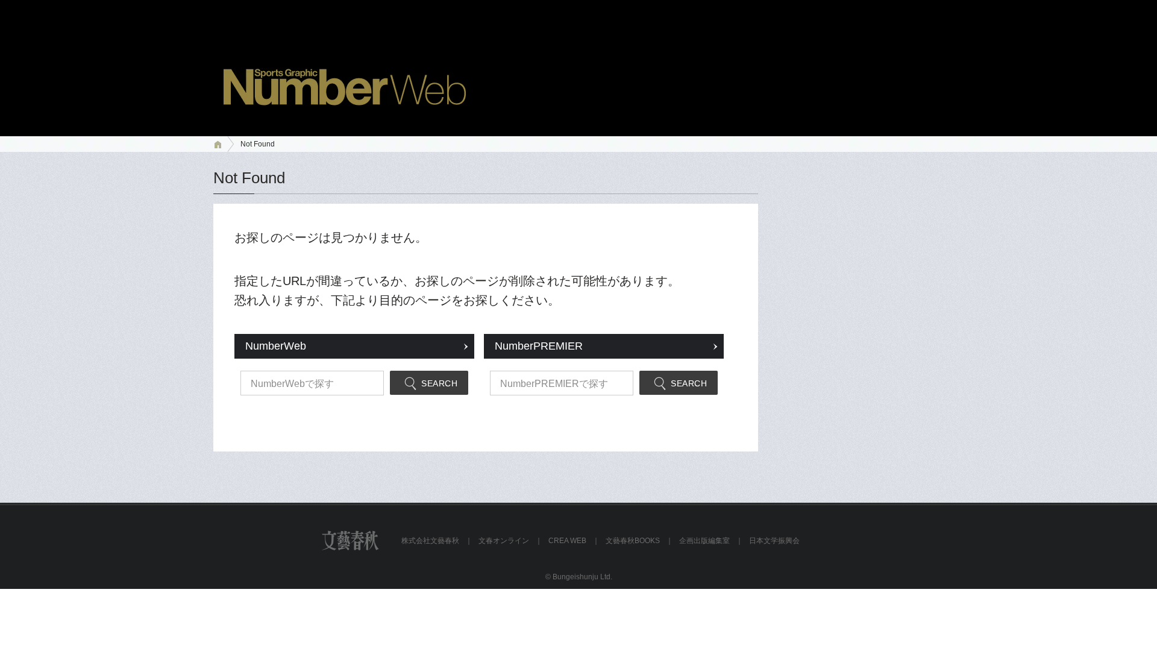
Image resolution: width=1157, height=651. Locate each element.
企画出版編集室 (704, 540)
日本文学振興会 (774, 540)
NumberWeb (275, 346)
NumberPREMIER (539, 346)
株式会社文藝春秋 (430, 540)
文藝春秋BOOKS (633, 540)
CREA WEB (567, 540)
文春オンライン (503, 540)
